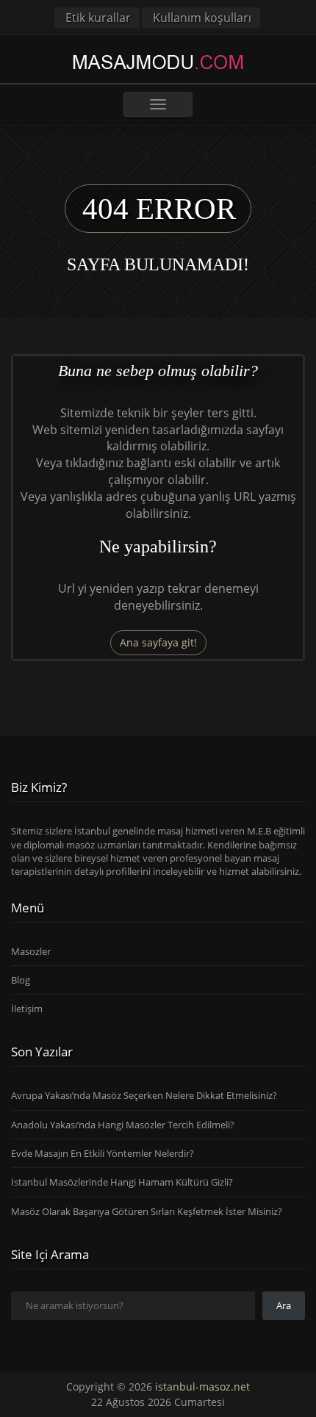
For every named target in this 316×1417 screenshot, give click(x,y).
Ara (283, 1305)
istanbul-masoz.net (202, 1386)
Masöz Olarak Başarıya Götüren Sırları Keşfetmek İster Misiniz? (146, 1211)
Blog (20, 980)
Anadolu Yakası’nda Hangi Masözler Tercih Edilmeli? (122, 1124)
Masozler (31, 951)
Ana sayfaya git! (158, 642)
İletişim (27, 1008)
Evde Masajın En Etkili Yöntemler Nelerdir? (102, 1153)
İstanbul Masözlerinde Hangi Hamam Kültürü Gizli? (122, 1182)
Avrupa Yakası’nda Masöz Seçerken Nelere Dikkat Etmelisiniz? (144, 1095)
